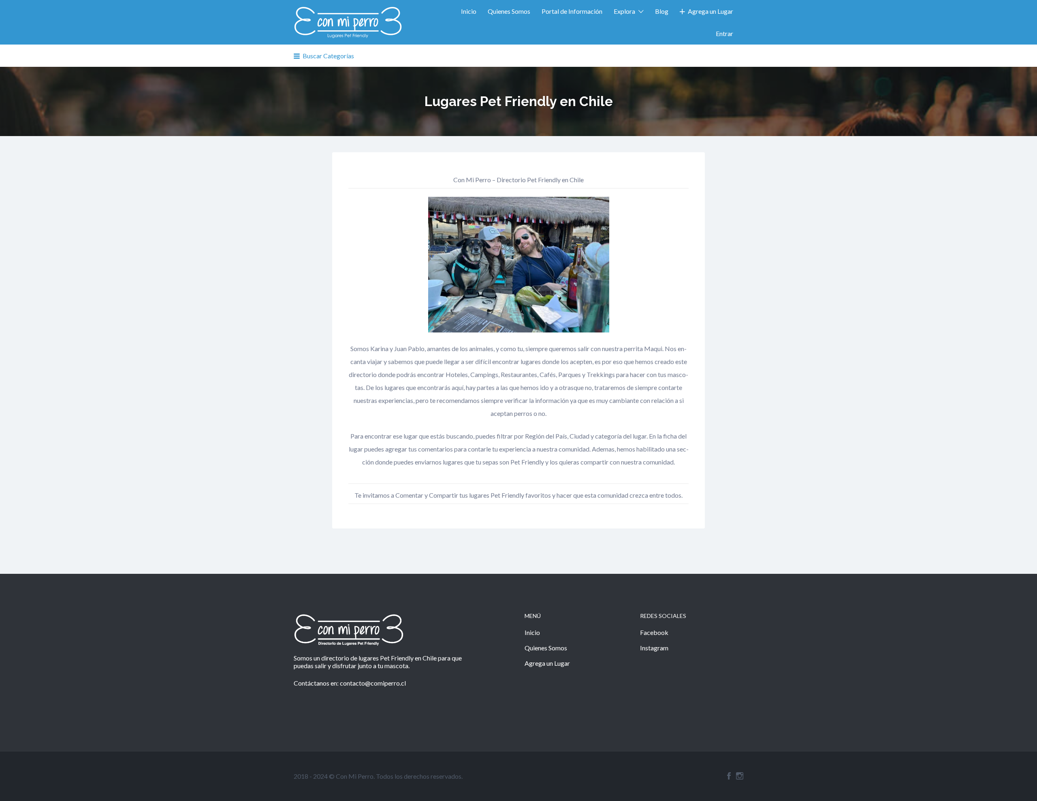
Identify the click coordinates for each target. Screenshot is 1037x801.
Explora (624, 11)
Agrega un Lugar (710, 11)
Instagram (654, 648)
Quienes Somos (509, 11)
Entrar (724, 33)
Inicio (468, 11)
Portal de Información (572, 11)
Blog (661, 11)
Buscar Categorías (328, 56)
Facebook (654, 632)
